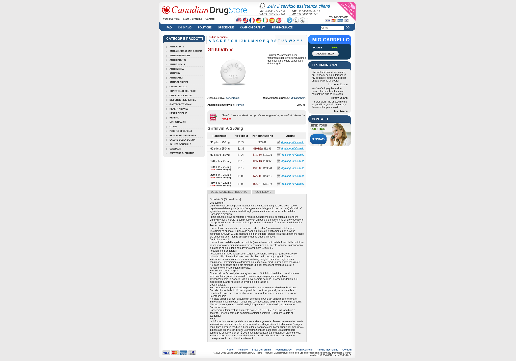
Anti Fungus (177, 64)
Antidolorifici (179, 82)
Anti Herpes (177, 69)
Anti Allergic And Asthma (186, 51)
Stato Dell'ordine (192, 19)
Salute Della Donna (182, 140)
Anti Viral (176, 73)
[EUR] (302, 20)
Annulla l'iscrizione (327, 349)
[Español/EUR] (272, 20)
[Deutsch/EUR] (259, 20)
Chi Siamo (184, 27)
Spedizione (226, 27)
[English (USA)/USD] (239, 20)
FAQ (169, 27)
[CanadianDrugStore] (204, 10)
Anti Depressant (180, 55)
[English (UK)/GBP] (245, 20)
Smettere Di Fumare (182, 153)
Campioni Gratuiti (252, 27)
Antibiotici (176, 77)
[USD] (289, 20)
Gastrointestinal (181, 104)
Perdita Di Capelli (181, 131)
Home (230, 349)
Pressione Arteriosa (183, 135)
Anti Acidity (177, 46)
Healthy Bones (179, 109)
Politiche (205, 27)
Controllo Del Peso (183, 91)
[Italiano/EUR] (265, 20)
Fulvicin (240, 105)
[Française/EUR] (252, 20)
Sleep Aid (175, 149)
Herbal (174, 117)
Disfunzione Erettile (183, 100)
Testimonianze (282, 27)
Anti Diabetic (178, 60)
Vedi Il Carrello (171, 19)
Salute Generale (180, 144)
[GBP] (296, 20)
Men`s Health (178, 122)
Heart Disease (178, 113)
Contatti (209, 19)
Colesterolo (178, 86)
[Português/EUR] (279, 20)
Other (173, 126)
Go (348, 27)
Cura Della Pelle (181, 95)
